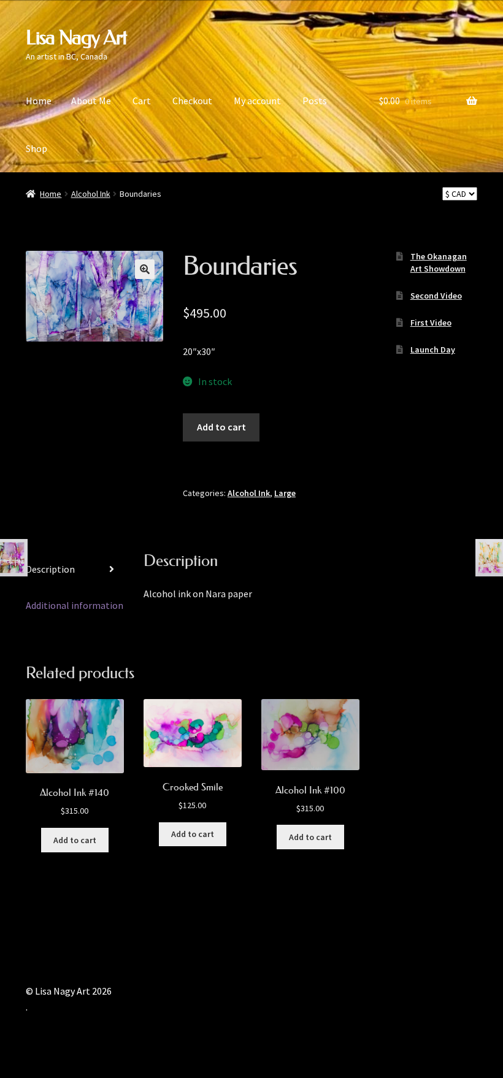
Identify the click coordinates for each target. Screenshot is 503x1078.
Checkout (192, 100)
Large (285, 493)
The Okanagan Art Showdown (438, 262)
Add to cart (221, 427)
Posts (314, 100)
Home (39, 100)
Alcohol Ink (90, 193)
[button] (145, 269)
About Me (91, 100)
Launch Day (432, 349)
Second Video (436, 295)
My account (257, 100)
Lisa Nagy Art (76, 37)
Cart (141, 100)
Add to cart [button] (74, 840)
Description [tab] (50, 569)
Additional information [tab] (74, 605)
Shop (36, 148)
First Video (430, 322)
